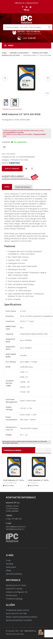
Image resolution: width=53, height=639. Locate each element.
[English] (28, 10)
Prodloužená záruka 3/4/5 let (17, 610)
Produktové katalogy (14, 598)
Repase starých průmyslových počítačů (21, 617)
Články (8, 570)
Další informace (23, 187)
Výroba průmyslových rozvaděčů (19, 620)
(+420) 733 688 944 (13, 519)
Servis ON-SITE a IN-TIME (16, 613)
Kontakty (9, 564)
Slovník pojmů (11, 595)
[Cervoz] (14, 163)
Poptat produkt (12, 168)
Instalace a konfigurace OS (16, 592)
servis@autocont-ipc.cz (15, 529)
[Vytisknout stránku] (26, 168)
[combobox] (27, 27)
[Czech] (24, 10)
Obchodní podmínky (14, 574)
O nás (8, 560)
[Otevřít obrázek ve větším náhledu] (26, 77)
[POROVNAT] (4, 147)
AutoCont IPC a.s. (30, 631)
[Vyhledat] (49, 27)
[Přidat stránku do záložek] (31, 168)
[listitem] (6, 102)
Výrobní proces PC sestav (16, 585)
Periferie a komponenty (19, 53)
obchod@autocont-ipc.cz (16, 526)
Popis (7, 187)
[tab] (7, 187)
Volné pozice (11, 567)
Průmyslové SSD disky (11, 55)
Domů (4, 53)
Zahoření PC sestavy (14, 588)
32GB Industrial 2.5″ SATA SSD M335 (14, 480)
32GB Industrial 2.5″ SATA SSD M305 (39, 480)
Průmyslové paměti (40, 53)
